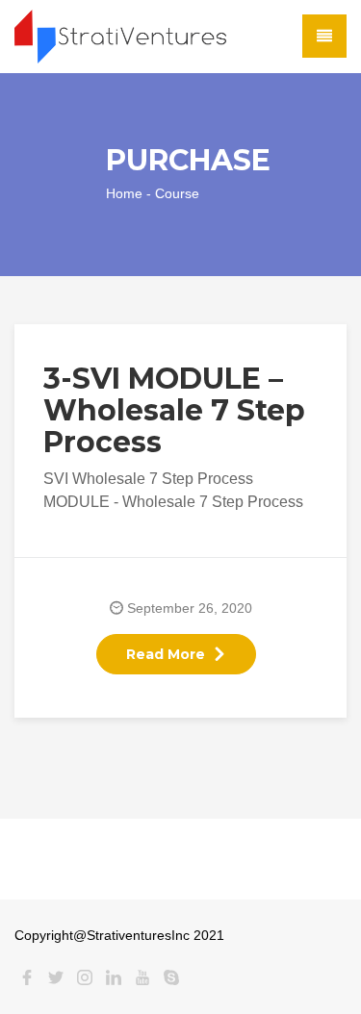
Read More (165, 654)
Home (124, 193)
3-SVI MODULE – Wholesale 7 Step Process (174, 410)
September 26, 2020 (189, 608)
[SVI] (120, 35)
